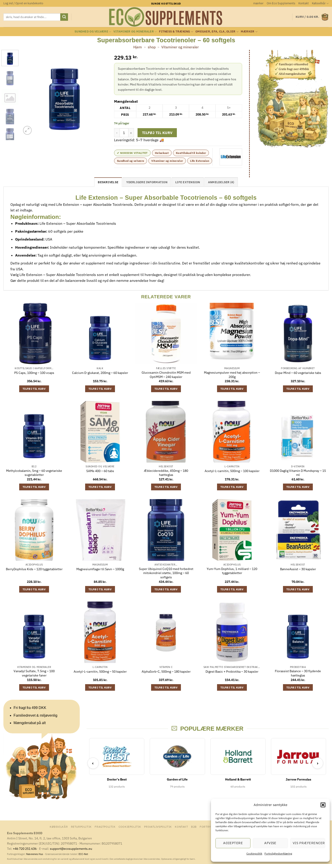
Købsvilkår (319, 3)
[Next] (100, 93)
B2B (194, 826)
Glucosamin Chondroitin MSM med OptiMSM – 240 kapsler (166, 375)
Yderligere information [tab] (146, 182)
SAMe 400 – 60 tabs (100, 471)
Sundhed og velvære (91, 31)
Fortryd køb (210, 826)
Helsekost (162, 153)
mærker (258, 3)
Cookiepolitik (254, 853)
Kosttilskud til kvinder (191, 153)
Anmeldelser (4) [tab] (221, 182)
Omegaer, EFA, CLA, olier (215, 31)
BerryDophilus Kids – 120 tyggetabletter (34, 569)
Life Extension (199, 160)
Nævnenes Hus (35, 854)
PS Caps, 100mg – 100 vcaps (34, 373)
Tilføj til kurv (157, 132)
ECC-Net (83, 854)
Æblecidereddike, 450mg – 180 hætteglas (166, 473)
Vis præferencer (309, 843)
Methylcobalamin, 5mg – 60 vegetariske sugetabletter (34, 473)
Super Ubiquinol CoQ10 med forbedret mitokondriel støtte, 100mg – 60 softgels (166, 573)
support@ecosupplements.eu (71, 848)
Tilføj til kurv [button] (34, 388)
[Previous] (29, 93)
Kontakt (303, 3)
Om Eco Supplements (281, 3)
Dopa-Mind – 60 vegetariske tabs (298, 373)
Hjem (137, 47)
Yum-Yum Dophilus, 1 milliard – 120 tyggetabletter (232, 571)
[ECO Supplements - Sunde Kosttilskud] (166, 17)
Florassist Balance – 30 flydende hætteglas (298, 673)
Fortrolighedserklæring (278, 853)
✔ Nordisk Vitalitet (132, 153)
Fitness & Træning (174, 31)
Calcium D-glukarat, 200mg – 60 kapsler (100, 373)
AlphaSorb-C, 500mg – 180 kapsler (166, 671)
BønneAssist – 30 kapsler (298, 569)
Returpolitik (81, 826)
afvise (270, 843)
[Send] (64, 17)
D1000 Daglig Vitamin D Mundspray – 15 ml (298, 473)
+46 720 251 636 (25, 848)
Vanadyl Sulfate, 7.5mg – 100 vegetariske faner (34, 673)
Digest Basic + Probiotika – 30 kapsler (232, 671)
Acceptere (233, 843)
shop (152, 47)
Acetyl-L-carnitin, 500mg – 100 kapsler (232, 471)
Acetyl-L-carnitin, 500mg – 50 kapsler (100, 671)
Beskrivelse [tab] (108, 182)
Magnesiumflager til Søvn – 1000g (100, 569)
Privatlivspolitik (158, 826)
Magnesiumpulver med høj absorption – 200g (232, 375)
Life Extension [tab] (187, 182)
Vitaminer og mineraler (133, 31)
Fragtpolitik (105, 826)
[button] (323, 805)
